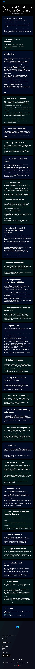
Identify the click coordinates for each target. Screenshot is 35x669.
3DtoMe (3, 648)
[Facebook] (13, 659)
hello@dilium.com (9, 47)
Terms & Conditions (23, 663)
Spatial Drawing (5, 646)
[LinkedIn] (19, 659)
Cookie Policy (16, 663)
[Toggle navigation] (31, 2)
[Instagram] (15, 659)
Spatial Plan (4, 644)
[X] (17, 659)
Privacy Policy (10, 663)
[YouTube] (21, 659)
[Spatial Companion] (4, 2)
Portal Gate (4, 649)
